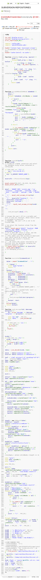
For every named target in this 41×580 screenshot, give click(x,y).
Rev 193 (5, 26)
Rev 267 (12, 26)
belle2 (8, 17)
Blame (37, 26)
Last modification (25, 28)
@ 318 (35, 17)
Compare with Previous (10, 28)
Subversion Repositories (16, 7)
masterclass (16, 17)
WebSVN (10, 576)
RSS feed (21, 30)
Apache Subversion (21, 576)
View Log (35, 28)
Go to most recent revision (25, 26)
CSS (38, 576)
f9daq (6, 11)
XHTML (33, 576)
